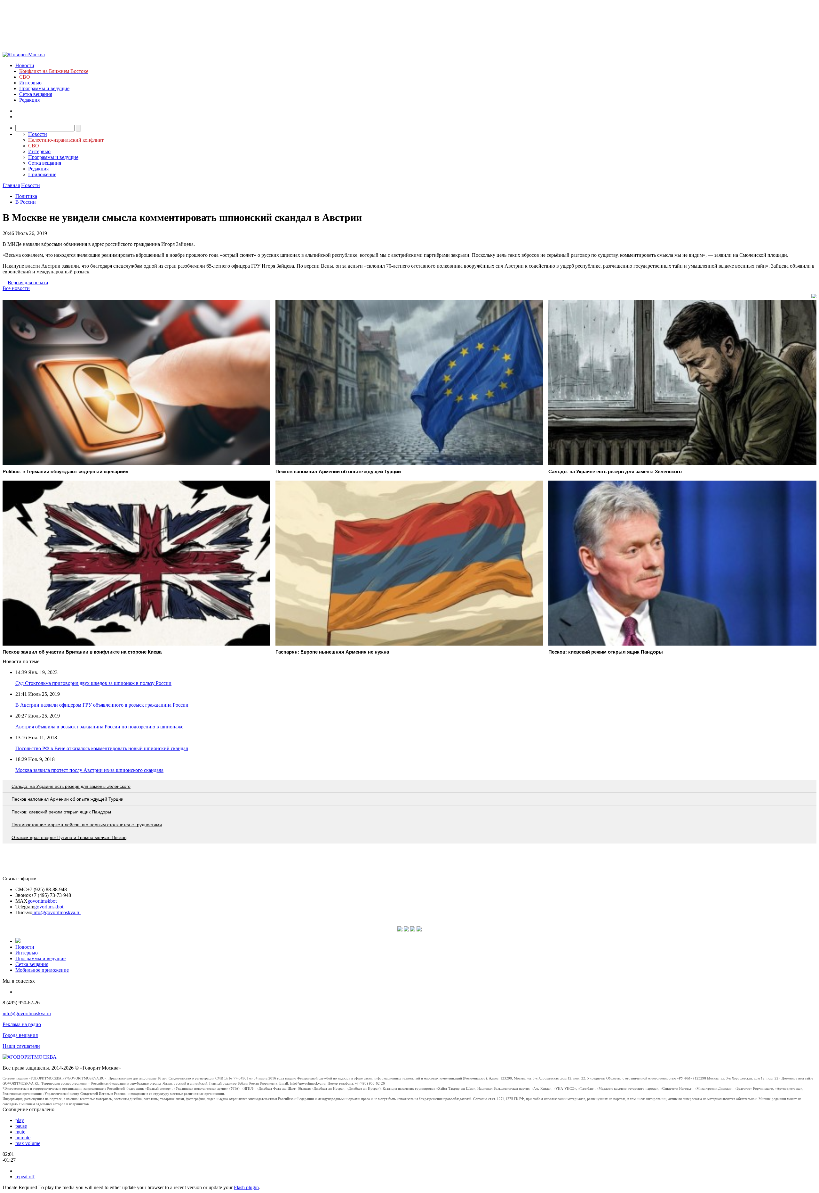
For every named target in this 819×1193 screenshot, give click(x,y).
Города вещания (20, 1035)
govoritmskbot (42, 901)
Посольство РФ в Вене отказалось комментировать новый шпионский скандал (101, 748)
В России (25, 202)
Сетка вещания (35, 94)
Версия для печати (28, 282)
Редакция (29, 100)
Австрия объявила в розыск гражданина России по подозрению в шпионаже (99, 726)
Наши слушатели (21, 1046)
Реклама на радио (22, 1024)
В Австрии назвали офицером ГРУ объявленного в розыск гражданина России (101, 705)
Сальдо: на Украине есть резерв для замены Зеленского (71, 786)
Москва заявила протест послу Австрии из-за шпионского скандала (89, 770)
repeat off (25, 1176)
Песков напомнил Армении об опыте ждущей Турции (67, 799)
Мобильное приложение (42, 970)
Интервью (30, 82)
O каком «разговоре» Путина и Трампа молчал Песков (69, 837)
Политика (26, 196)
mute (20, 1131)
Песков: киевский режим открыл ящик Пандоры (61, 811)
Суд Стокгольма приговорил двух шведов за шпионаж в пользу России (93, 683)
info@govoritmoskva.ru (56, 912)
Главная (11, 185)
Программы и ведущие (44, 88)
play (19, 1120)
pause (21, 1126)
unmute (22, 1137)
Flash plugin (246, 1187)
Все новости (16, 288)
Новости (24, 65)
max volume (27, 1143)
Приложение (42, 174)
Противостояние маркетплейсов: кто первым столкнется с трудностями (87, 824)
